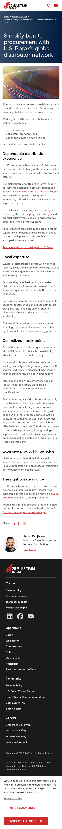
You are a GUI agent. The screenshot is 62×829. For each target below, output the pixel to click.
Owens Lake (13, 657)
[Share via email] (25, 523)
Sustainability (14, 685)
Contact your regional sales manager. (24, 512)
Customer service (16, 596)
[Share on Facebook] (19, 523)
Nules (9, 652)
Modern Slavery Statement (19, 766)
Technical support (16, 601)
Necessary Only (22, 808)
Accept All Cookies (26, 821)
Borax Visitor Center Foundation (25, 697)
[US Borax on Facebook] (20, 617)
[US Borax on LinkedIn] (10, 617)
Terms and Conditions (17, 762)
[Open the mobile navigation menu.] (55, 5)
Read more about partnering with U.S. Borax (28, 247)
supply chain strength (39, 214)
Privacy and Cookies (41, 762)
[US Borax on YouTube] (31, 617)
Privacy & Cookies (13, 798)
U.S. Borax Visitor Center (20, 691)
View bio (28, 550)
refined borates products (34, 191)
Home (6, 16)
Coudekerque (14, 646)
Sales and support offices (21, 669)
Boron (9, 634)
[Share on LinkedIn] (13, 523)
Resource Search (19, 16)
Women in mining (16, 736)
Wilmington (13, 640)
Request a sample (16, 607)
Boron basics (13, 708)
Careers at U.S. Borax (18, 724)
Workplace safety (16, 730)
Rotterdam (12, 663)
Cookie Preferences (16, 769)
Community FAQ (15, 702)
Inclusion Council (16, 742)
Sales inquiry (13, 590)
